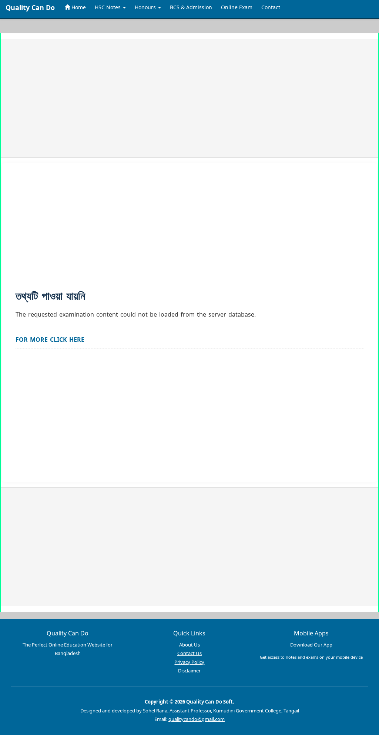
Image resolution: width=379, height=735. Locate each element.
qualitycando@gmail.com (196, 719)
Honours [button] (146, 7)
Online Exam (236, 7)
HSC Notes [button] (108, 7)
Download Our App (311, 644)
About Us (189, 644)
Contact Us (189, 653)
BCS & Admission (191, 7)
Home (78, 7)
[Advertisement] (189, 98)
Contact (270, 7)
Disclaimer (189, 670)
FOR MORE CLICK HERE (50, 339)
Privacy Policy (189, 662)
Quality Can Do (30, 7)
